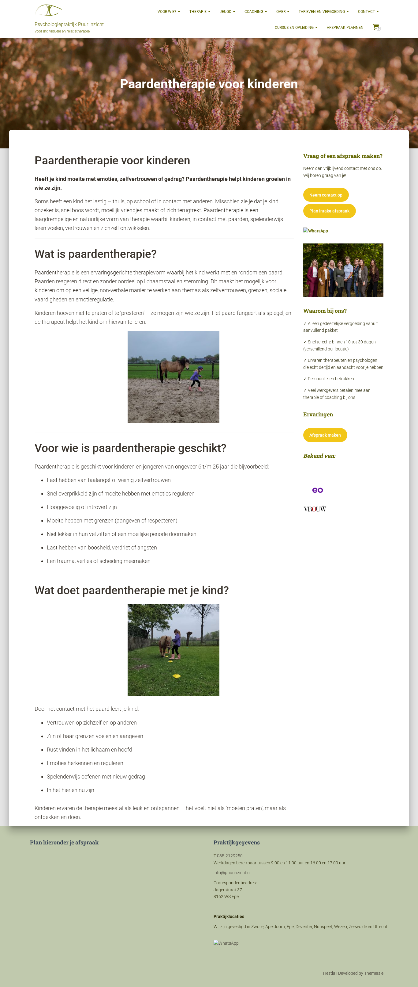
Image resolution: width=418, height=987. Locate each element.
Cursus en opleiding (295, 27)
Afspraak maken (325, 435)
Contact (367, 12)
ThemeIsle (373, 973)
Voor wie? (167, 12)
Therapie (198, 12)
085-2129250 (230, 855)
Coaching (254, 12)
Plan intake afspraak (329, 210)
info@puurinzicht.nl (232, 872)
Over (281, 12)
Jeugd (226, 12)
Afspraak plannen (345, 27)
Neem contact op (325, 195)
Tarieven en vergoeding (322, 12)
